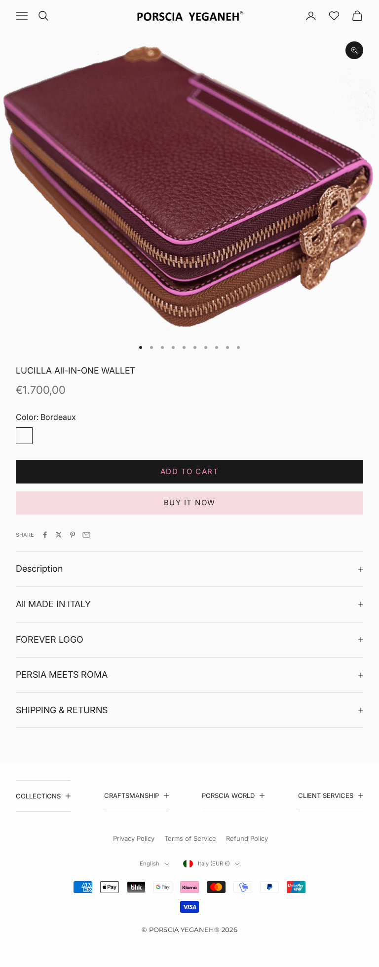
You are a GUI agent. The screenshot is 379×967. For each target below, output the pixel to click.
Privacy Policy (133, 838)
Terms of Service (190, 838)
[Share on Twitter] (59, 535)
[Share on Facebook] (45, 535)
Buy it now (190, 502)
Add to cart (189, 471)
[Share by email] (86, 535)
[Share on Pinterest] (72, 535)
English (149, 863)
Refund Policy (247, 838)
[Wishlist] (334, 15)
